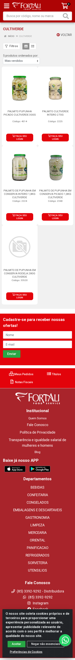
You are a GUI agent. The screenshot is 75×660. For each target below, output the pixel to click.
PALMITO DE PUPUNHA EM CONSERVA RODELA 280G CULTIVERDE (20, 273)
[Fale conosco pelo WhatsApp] (65, 640)
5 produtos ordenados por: (20, 55)
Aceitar (16, 644)
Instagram (40, 603)
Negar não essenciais (45, 644)
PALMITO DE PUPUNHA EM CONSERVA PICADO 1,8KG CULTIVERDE (55, 194)
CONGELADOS (38, 502)
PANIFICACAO (37, 548)
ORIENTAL (37, 540)
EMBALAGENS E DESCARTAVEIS (37, 510)
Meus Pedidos (23, 374)
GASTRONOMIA (37, 518)
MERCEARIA (37, 533)
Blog (37, 452)
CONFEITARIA (37, 495)
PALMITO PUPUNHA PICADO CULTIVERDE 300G (20, 113)
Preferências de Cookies (26, 651)
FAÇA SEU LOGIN (21, 137)
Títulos (56, 374)
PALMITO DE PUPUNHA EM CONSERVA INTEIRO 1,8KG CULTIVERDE (20, 194)
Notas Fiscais (23, 382)
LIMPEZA (37, 525)
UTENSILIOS (37, 570)
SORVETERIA (37, 563)
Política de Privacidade (37, 432)
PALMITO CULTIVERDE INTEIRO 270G (55, 113)
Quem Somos (37, 418)
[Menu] (6, 6)
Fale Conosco (37, 425)
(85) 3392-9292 (40, 597)
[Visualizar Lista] (32, 46)
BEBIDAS (37, 487)
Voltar (66, 35)
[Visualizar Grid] (25, 46)
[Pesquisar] (67, 16)
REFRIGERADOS (37, 555)
